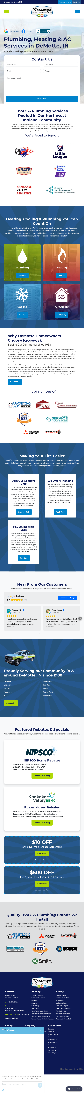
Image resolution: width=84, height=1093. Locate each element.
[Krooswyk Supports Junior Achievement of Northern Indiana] (60, 190)
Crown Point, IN (53, 1034)
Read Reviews (14, 31)
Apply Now (60, 512)
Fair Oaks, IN (52, 1050)
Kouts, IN (51, 1045)
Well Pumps (35, 1008)
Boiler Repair (60, 1000)
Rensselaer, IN (52, 1039)
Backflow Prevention (38, 998)
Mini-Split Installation (63, 1014)
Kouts (6, 695)
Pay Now (23, 558)
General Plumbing (37, 995)
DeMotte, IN (52, 1029)
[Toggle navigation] (6, 11)
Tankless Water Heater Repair (41, 1016)
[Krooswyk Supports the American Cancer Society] (60, 171)
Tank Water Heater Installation (41, 1014)
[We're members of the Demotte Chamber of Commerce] (42, 404)
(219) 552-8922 (12, 1002)
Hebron (7, 688)
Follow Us (30, 31)
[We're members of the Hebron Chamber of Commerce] (66, 404)
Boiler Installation (61, 1003)
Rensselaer (47, 695)
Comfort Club (23, 512)
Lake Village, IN (53, 1053)
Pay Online (76, 2)
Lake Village (8, 685)
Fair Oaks (47, 685)
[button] (4, 618)
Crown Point (48, 692)
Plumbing (22, 275)
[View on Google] (9, 611)
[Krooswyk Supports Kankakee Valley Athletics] (24, 190)
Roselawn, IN (52, 1047)
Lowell (45, 688)
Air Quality (61, 315)
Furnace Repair (61, 995)
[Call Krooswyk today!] (77, 11)
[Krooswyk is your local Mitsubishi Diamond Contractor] (42, 432)
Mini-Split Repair (61, 1011)
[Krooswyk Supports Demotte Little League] (60, 151)
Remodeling (35, 1006)
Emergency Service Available (13, 2)
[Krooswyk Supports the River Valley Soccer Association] (24, 151)
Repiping (34, 1003)
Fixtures (34, 1000)
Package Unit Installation (64, 1019)
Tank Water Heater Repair (40, 1011)
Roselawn (7, 692)
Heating (62, 275)
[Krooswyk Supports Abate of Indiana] (24, 171)
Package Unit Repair (62, 1016)
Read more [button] (11, 627)
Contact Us (42, 99)
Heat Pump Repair (62, 1006)
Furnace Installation (62, 998)
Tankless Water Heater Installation (43, 1019)
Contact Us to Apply (42, 776)
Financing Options (65, 2)
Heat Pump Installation (63, 1008)
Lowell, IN (51, 1031)
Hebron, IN (51, 1037)
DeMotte (7, 681)
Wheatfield (47, 681)
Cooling (22, 315)
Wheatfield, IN (52, 1042)
